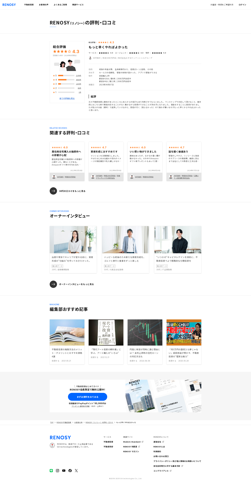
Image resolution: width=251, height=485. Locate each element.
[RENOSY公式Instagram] (57, 470)
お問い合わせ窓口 (161, 456)
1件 (80, 92)
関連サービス (78, 4)
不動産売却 (108, 446)
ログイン (242, 4)
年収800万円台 (187, 175)
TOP (51, 422)
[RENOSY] (71, 438)
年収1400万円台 (109, 58)
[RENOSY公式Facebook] (70, 470)
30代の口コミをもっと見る (72, 191)
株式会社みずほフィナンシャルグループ (135, 58)
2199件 (78, 75)
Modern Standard (132, 441)
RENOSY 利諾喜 (130, 446)
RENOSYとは (159, 446)
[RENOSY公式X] (76, 470)
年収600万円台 (70, 177)
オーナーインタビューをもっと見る (76, 284)
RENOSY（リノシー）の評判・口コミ (99, 422)
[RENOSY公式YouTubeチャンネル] (63, 470)
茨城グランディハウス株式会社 (108, 176)
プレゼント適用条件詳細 (80, 406)
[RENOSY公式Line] (51, 470)
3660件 (78, 80)
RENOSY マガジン (131, 451)
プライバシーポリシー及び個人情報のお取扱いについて (177, 461)
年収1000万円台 (109, 175)
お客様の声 (78, 422)
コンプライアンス (161, 470)
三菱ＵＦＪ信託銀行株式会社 (186, 176)
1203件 (78, 84)
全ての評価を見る (67, 98)
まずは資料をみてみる (87, 396)
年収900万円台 (148, 177)
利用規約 (157, 451)
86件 (79, 88)
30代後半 (97, 58)
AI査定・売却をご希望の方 (222, 4)
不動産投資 (108, 441)
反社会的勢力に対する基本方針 (166, 466)
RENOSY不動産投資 (64, 422)
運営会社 (157, 441)
